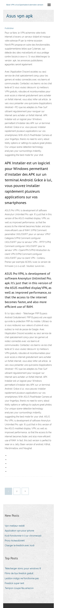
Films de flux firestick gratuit (19, 573)
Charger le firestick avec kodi (19, 545)
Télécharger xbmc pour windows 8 (23, 568)
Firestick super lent (14, 583)
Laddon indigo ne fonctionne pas (22, 578)
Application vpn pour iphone (19, 530)
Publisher (9, 28)
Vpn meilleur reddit (15, 526)
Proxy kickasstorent (15, 540)
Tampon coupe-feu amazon (19, 588)
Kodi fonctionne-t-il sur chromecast (23, 535)
